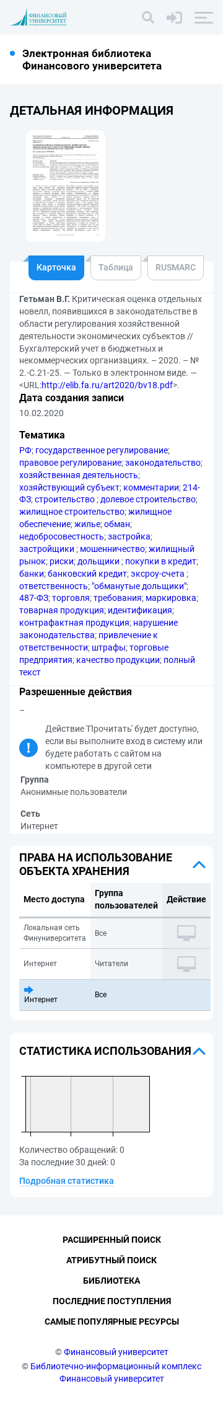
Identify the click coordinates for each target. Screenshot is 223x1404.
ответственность (53, 586)
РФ (25, 450)
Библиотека (111, 1281)
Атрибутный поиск (111, 1260)
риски (62, 561)
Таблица (115, 267)
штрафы (109, 647)
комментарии (151, 487)
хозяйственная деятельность (78, 475)
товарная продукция (61, 610)
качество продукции (118, 660)
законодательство (163, 463)
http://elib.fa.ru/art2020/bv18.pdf (107, 385)
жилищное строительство (72, 512)
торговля (71, 598)
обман (117, 524)
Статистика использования (105, 1050)
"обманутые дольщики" (139, 586)
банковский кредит (87, 574)
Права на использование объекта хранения (95, 864)
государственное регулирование (101, 450)
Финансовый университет (116, 1352)
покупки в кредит (160, 561)
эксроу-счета (158, 574)
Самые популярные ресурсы (112, 1321)
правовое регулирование (70, 463)
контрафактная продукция (74, 623)
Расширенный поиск (112, 1240)
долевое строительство (148, 499)
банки (31, 574)
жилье (87, 524)
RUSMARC (175, 267)
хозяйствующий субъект (69, 487)
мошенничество (112, 549)
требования (118, 598)
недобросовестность (61, 536)
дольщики (99, 561)
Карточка (56, 267)
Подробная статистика (66, 1181)
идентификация (140, 610)
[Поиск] (148, 17)
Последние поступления (112, 1301)
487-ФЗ (33, 598)
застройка (129, 536)
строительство (66, 499)
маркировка (171, 598)
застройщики (47, 549)
